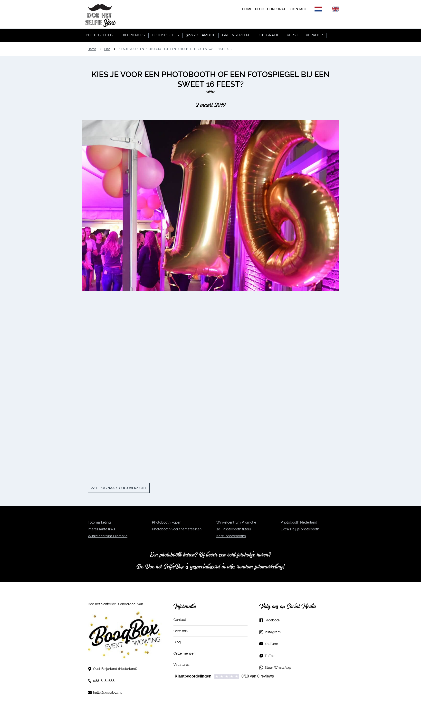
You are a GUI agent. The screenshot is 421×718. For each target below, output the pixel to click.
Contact (179, 620)
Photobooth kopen (166, 522)
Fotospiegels (165, 35)
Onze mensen (184, 653)
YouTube (271, 644)
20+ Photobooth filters (233, 529)
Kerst (292, 35)
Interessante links (101, 529)
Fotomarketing (99, 522)
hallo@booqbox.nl (107, 692)
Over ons (180, 631)
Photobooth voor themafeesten (176, 529)
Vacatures (181, 665)
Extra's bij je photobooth (300, 529)
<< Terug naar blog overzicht (118, 488)
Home (247, 9)
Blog (107, 49)
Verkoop (314, 35)
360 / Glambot (200, 35)
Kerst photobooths (231, 536)
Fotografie (268, 35)
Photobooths (99, 35)
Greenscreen (235, 35)
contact (298, 9)
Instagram (273, 632)
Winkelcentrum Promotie (107, 536)
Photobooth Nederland (299, 522)
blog (259, 9)
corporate (277, 9)
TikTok (269, 656)
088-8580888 (104, 681)
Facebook (272, 620)
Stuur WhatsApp (278, 667)
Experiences (133, 35)
